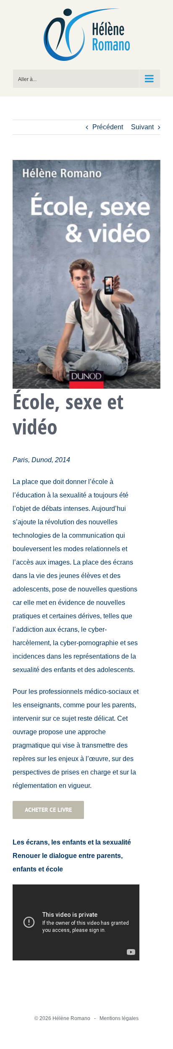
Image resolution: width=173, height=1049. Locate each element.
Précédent (107, 127)
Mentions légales (119, 1018)
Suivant (142, 127)
